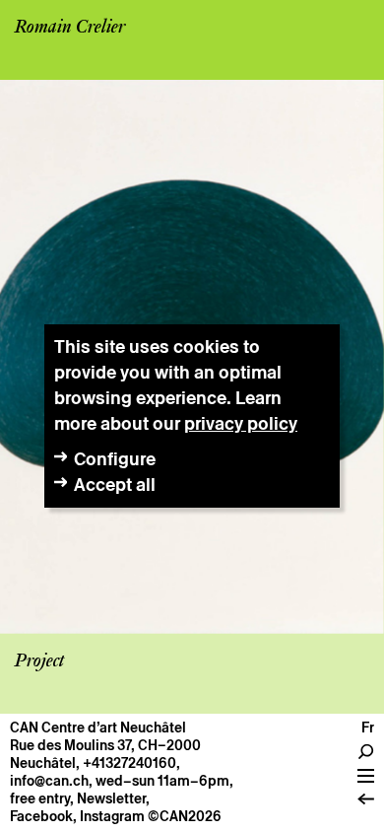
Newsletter (111, 798)
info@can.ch (49, 781)
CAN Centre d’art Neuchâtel (98, 727)
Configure (115, 459)
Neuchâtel (43, 763)
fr (367, 727)
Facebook (41, 816)
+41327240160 (129, 763)
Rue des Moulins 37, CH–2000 (105, 745)
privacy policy (240, 423)
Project (39, 661)
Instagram (112, 816)
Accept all (115, 484)
